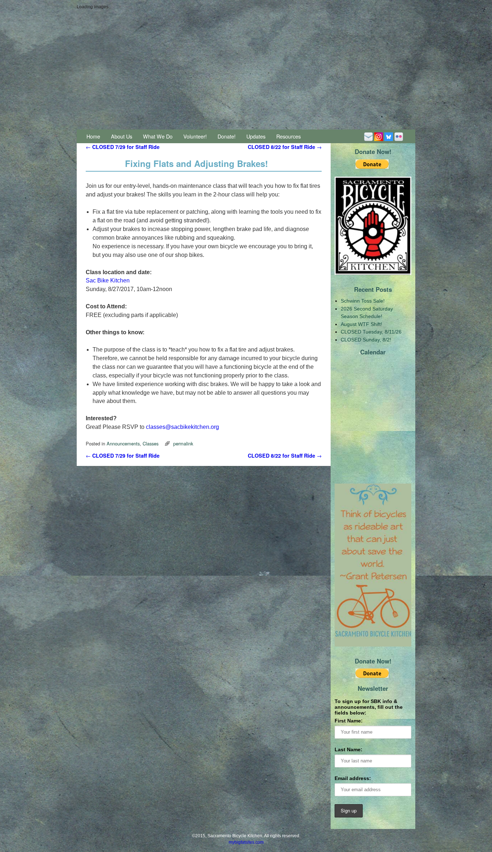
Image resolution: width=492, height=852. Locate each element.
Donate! (227, 136)
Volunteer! (195, 136)
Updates (255, 136)
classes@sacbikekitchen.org (182, 427)
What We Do (158, 136)
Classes (150, 443)
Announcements (123, 443)
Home (93, 136)
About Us (121, 136)
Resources (288, 136)
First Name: (349, 721)
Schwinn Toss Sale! (363, 301)
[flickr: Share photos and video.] (398, 136)
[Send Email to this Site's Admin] (368, 136)
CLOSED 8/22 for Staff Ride (285, 146)
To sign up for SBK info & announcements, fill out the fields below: (369, 707)
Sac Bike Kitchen (108, 280)
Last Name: (348, 749)
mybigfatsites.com (246, 842)
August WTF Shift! (361, 324)
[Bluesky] (388, 136)
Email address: (353, 778)
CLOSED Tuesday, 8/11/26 (371, 332)
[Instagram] (378, 136)
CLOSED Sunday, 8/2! (366, 340)
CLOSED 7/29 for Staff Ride (123, 146)
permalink (183, 443)
